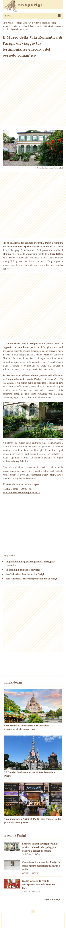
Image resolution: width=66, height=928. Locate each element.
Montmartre (9, 254)
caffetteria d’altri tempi (42, 474)
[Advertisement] (33, 93)
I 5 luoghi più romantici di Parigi (23, 569)
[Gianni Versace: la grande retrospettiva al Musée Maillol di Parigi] (12, 887)
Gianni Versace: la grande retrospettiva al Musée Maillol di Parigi (38, 884)
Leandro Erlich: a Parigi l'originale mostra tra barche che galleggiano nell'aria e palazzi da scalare (40, 847)
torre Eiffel (56, 254)
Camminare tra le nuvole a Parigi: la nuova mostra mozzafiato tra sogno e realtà (41, 865)
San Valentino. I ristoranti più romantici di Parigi (31, 578)
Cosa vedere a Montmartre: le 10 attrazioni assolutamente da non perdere (26, 727)
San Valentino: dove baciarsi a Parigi (25, 574)
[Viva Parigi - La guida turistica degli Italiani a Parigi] (33, 6)
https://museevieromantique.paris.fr (21, 492)
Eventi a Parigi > (53, 899)
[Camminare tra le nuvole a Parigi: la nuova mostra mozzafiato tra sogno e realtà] (12, 869)
